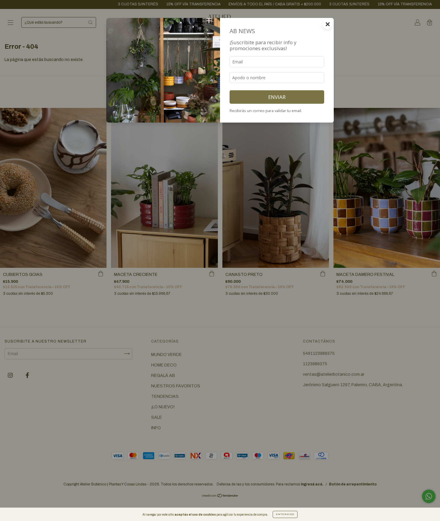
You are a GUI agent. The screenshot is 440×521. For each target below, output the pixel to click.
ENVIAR (277, 97)
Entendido (285, 514)
